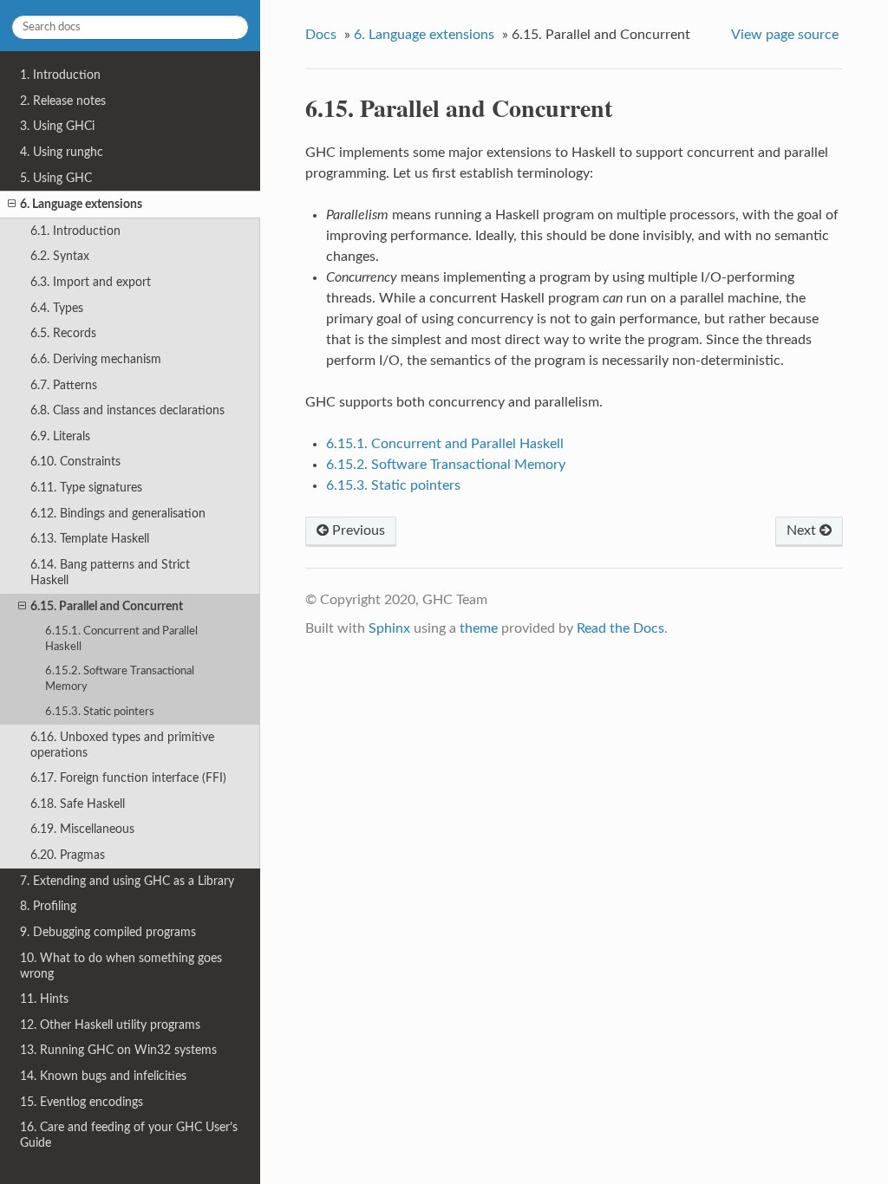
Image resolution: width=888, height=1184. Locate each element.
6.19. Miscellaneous (82, 829)
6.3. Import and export (90, 282)
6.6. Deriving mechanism (95, 359)
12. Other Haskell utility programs (110, 1024)
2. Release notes (63, 100)
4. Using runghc (61, 152)
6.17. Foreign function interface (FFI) (128, 777)
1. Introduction (60, 74)
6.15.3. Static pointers (99, 712)
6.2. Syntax (59, 256)
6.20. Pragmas (67, 855)
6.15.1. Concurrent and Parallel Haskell (121, 639)
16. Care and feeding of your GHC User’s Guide (129, 1135)
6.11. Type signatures (86, 487)
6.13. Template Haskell (89, 538)
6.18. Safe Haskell (77, 803)
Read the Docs (620, 628)
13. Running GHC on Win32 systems (118, 1050)
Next (803, 530)
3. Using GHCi (57, 126)
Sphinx (389, 628)
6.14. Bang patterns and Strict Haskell (110, 572)
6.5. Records (63, 333)
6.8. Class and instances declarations (127, 410)
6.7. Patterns (63, 385)
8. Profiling (48, 906)
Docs (320, 35)
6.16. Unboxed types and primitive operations (122, 745)
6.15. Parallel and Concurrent (106, 606)
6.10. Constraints (75, 461)
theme (479, 628)
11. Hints (44, 998)
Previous (357, 530)
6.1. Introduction (75, 230)
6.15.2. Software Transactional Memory (119, 679)
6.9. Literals (60, 436)
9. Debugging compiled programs (108, 932)
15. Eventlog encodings (81, 1102)
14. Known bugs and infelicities (103, 1076)
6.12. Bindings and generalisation (118, 513)
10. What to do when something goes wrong (121, 966)
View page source (785, 35)
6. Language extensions (81, 204)
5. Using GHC (56, 178)
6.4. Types (56, 308)
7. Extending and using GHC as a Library (127, 881)
